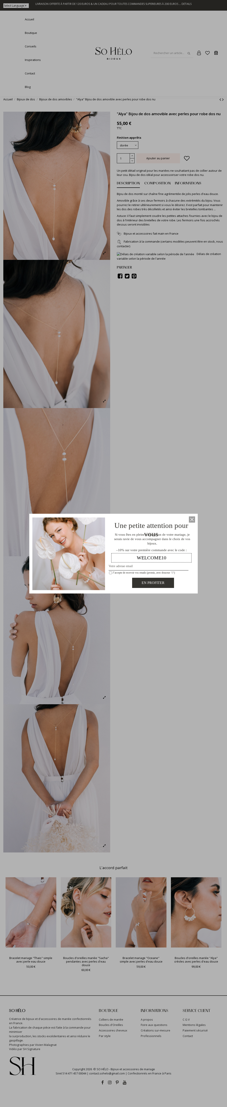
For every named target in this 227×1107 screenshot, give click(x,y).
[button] (192, 519)
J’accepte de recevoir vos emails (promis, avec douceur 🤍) (143, 572)
